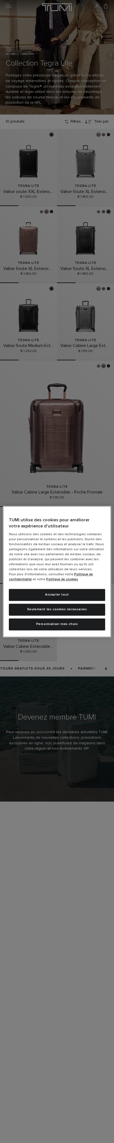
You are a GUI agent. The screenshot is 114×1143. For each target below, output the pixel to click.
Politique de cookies (62, 579)
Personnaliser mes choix (57, 624)
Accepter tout (57, 595)
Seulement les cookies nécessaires (57, 609)
